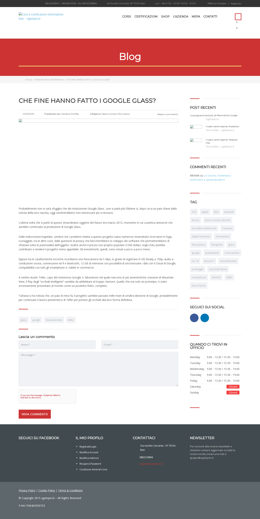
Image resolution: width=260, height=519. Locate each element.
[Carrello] (228, 16)
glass (24, 320)
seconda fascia (218, 269)
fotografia (217, 244)
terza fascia (199, 285)
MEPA (196, 16)
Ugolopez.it (212, 119)
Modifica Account (89, 452)
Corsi (126, 16)
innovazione (232, 252)
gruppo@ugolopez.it (151, 463)
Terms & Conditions (70, 490)
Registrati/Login (88, 446)
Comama (227, 228)
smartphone (199, 277)
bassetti (229, 212)
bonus (195, 220)
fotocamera (198, 244)
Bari (216, 212)
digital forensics (201, 236)
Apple (205, 212)
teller (71, 320)
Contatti (210, 16)
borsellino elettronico (204, 228)
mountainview (54, 320)
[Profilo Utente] (222, 16)
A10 (194, 212)
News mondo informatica (49, 79)
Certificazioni (146, 16)
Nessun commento (167, 114)
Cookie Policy (46, 490)
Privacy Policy (27, 490)
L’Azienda (180, 16)
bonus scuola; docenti (217, 220)
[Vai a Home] (21, 79)
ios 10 (195, 261)
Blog (29, 79)
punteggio (197, 269)
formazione (222, 236)
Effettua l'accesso (217, 3)
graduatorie (212, 252)
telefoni (216, 277)
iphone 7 (209, 261)
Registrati (236, 3)
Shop (165, 16)
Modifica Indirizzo (89, 458)
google (36, 320)
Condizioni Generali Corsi (93, 469)
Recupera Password (90, 463)
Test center (212, 130)
